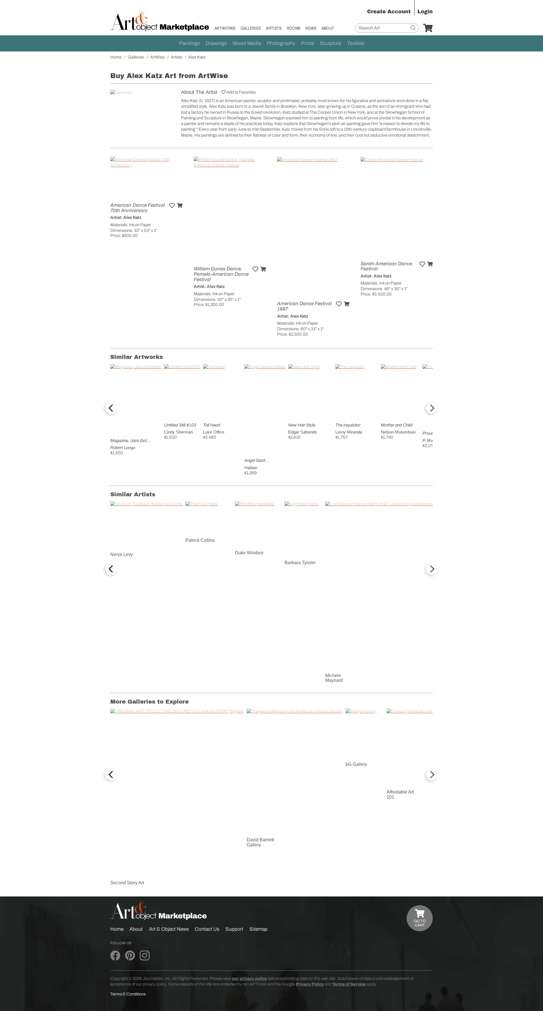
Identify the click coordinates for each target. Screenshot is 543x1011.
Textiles (355, 43)
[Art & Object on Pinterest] (130, 955)
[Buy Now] (179, 205)
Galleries (251, 28)
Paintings (189, 43)
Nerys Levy (121, 554)
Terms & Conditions (128, 994)
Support (234, 929)
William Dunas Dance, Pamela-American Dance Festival (221, 274)
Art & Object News (169, 929)
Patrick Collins (200, 540)
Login (425, 11)
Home (117, 929)
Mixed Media (246, 43)
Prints (307, 43)
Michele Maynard (334, 678)
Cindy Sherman (178, 432)
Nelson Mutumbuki (398, 432)
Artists (273, 28)
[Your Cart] (428, 28)
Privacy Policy (310, 984)
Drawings (216, 43)
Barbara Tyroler (300, 562)
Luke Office (213, 432)
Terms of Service (349, 984)
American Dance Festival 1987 (304, 306)
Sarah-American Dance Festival (386, 266)
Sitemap (258, 929)
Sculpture (330, 43)
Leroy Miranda (348, 432)
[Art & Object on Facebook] (115, 955)
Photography (281, 43)
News (310, 28)
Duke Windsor (249, 552)
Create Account (389, 11)
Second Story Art (127, 882)
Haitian (250, 467)
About (328, 28)
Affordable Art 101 (400, 794)
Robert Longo (122, 447)
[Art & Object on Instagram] (145, 955)
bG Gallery (356, 764)
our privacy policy (249, 978)
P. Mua (429, 440)
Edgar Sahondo (302, 432)
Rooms (294, 28)
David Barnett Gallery (260, 842)
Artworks (225, 28)
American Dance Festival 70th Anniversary (137, 207)
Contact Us (207, 929)
